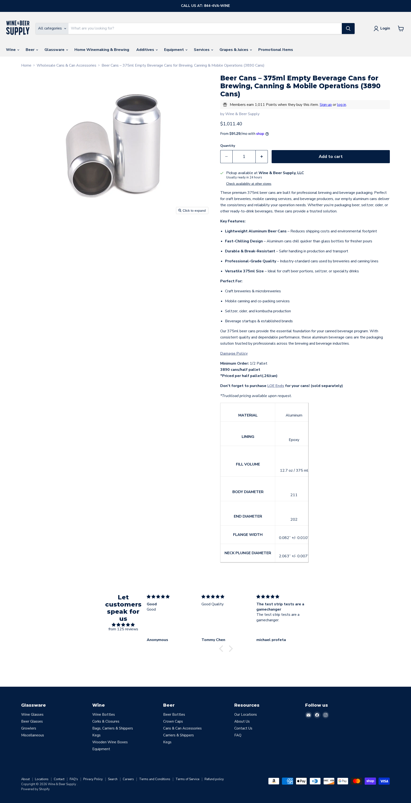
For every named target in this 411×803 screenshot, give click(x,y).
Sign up (326, 104)
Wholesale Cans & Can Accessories (66, 65)
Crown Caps (173, 721)
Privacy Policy (93, 779)
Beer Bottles (174, 714)
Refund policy (214, 779)
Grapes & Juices (234, 49)
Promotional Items (275, 49)
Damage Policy (234, 353)
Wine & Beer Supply (242, 114)
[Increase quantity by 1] (262, 156)
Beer (30, 49)
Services (202, 49)
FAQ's (74, 779)
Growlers (28, 728)
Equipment (174, 49)
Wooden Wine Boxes (110, 742)
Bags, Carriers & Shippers (112, 728)
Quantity (227, 146)
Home (26, 65)
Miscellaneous (32, 735)
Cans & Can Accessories (182, 728)
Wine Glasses (32, 714)
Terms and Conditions (154, 779)
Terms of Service (187, 779)
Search (112, 779)
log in (341, 104)
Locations (42, 779)
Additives (145, 49)
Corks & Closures (105, 721)
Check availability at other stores (248, 184)
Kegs (96, 735)
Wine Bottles (103, 714)
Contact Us (243, 728)
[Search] (348, 28)
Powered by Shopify (35, 789)
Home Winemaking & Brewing (101, 49)
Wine (11, 49)
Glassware (54, 49)
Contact (59, 779)
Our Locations (245, 714)
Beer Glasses (32, 721)
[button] (222, 648)
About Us (242, 721)
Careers (128, 779)
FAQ (237, 735)
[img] (123, 624)
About (25, 779)
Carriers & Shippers (178, 735)
